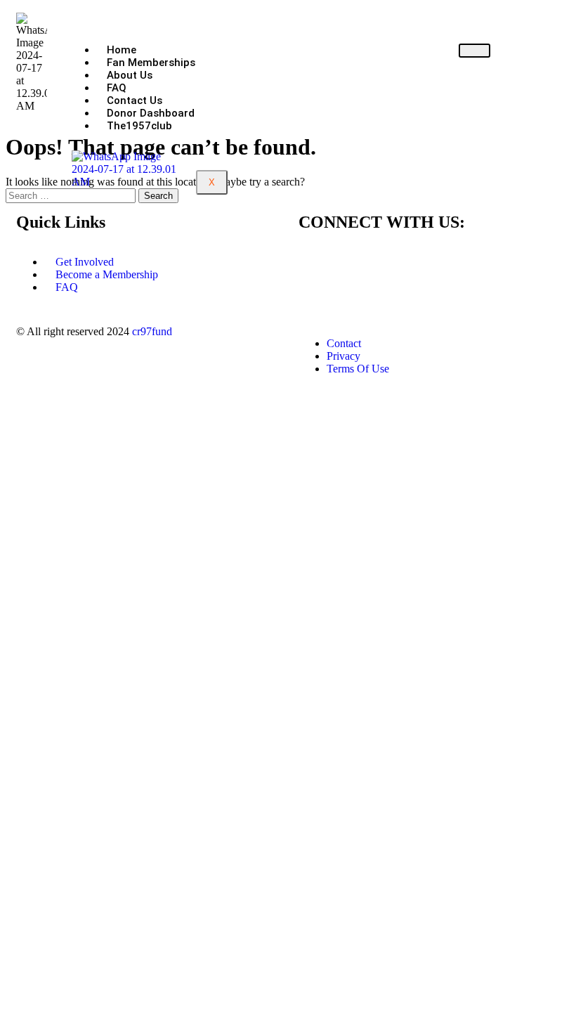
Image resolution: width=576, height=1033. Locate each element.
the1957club (139, 125)
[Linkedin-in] (392, 262)
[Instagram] (354, 262)
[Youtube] (429, 262)
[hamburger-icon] (474, 51)
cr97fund (152, 331)
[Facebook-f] (316, 262)
